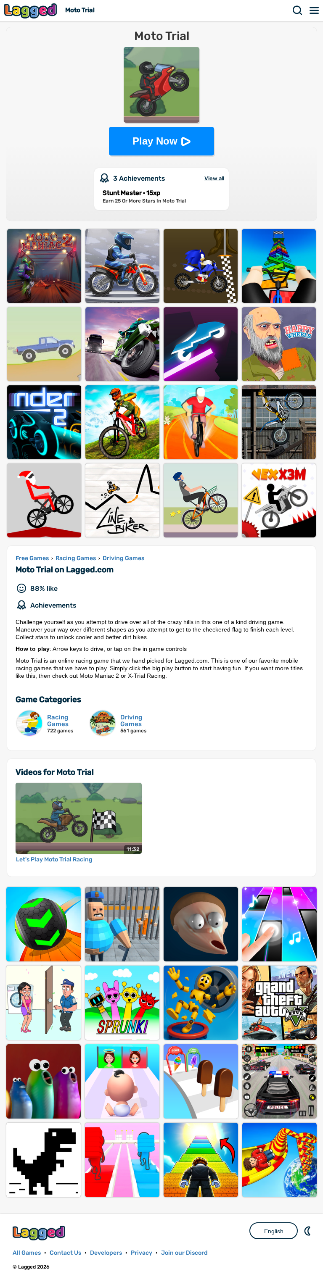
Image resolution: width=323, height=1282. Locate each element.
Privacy (141, 1252)
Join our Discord (184, 1252)
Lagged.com (40, 1233)
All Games (27, 1252)
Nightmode (308, 1230)
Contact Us (65, 1252)
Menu (314, 10)
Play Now (154, 141)
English (273, 1231)
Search (297, 10)
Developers (106, 1252)
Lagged (31, 10)
